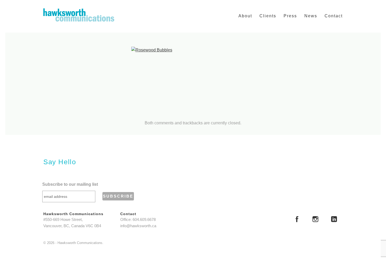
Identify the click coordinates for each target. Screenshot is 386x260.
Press (290, 16)
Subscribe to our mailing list (70, 184)
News (310, 16)
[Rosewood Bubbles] (193, 79)
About (245, 16)
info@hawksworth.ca (138, 226)
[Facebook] (297, 220)
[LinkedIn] (334, 220)
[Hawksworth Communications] (78, 15)
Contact (334, 16)
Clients (267, 16)
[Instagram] (315, 220)
